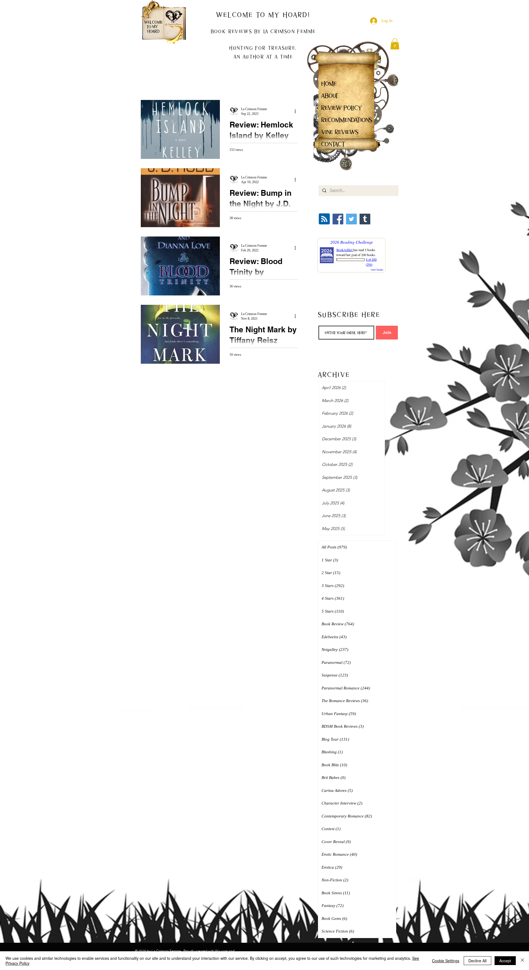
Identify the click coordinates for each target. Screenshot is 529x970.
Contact (333, 144)
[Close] (522, 961)
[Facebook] (338, 219)
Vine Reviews (339, 132)
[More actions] (297, 111)
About (329, 95)
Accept (505, 960)
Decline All (477, 960)
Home (329, 83)
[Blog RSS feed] (324, 219)
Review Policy (341, 107)
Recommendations (346, 119)
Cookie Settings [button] (445, 960)
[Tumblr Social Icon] (365, 219)
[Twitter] (351, 219)
